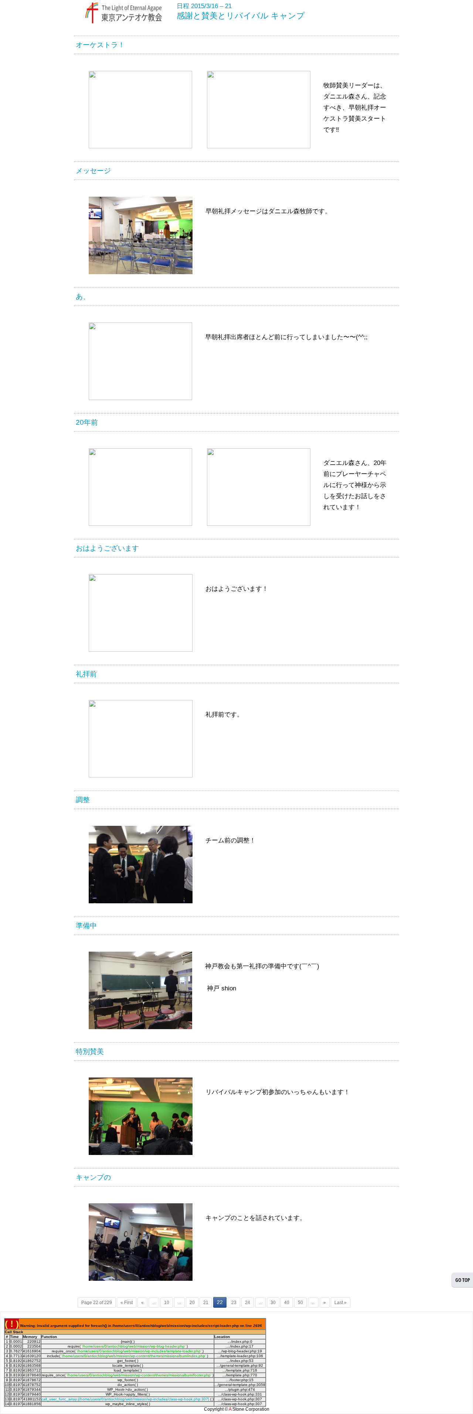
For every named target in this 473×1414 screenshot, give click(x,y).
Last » (340, 1302)
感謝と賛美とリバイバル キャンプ (241, 15)
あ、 (83, 296)
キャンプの (93, 1177)
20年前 (87, 422)
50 (300, 1302)
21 (205, 1302)
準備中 (86, 926)
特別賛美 (90, 1051)
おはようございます (107, 548)
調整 (83, 800)
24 (247, 1302)
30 (273, 1302)
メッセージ (93, 171)
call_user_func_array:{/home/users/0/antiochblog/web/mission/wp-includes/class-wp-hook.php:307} (125, 1399)
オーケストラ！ (100, 45)
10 (166, 1302)
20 (192, 1302)
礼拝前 (86, 674)
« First (126, 1302)
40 (286, 1302)
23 (233, 1302)
